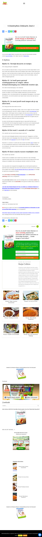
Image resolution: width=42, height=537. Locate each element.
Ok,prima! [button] (20, 535)
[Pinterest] (15, 31)
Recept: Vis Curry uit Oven (30, 301)
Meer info (25, 535)
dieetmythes (26, 56)
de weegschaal (33, 111)
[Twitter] (13, 31)
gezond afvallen (9, 56)
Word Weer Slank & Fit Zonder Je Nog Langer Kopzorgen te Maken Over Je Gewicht (20, 212)
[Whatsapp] (11, 31)
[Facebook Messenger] (9, 31)
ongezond (13, 139)
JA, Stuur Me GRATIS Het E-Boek (27, 257)
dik (23, 139)
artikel (9, 54)
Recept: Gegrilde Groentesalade (11, 334)
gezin (32, 142)
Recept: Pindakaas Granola (11, 317)
